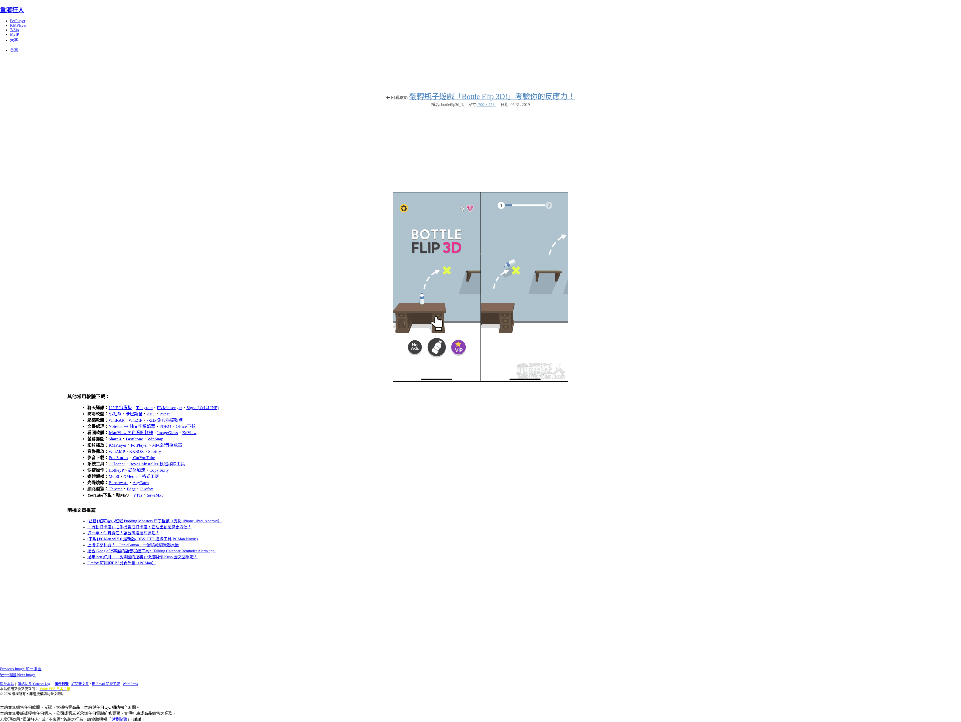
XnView (189, 432)
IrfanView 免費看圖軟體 (131, 432)
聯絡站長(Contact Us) (34, 684)
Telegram (144, 407)
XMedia (130, 476)
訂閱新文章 (80, 684)
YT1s (138, 495)
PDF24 (165, 426)
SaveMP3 (155, 495)
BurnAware (118, 482)
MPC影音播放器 (167, 445)
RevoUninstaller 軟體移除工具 (157, 464)
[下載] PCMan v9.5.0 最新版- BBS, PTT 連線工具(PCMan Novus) (142, 539)
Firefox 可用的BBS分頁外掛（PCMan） (121, 563)
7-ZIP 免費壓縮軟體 (164, 420)
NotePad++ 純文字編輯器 (132, 426)
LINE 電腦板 (120, 407)
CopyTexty (159, 470)
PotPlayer (17, 21)
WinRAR (116, 420)
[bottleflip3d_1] (480, 380)
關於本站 (7, 684)
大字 (14, 40)
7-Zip (14, 30)
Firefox (146, 489)
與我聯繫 (119, 719)
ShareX (115, 439)
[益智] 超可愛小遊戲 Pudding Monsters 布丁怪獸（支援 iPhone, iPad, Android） (154, 521)
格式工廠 (150, 476)
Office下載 (185, 426)
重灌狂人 (12, 10)
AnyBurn (141, 482)
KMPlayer (18, 25)
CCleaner (117, 464)
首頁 (14, 50)
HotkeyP (116, 470)
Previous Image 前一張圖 (21, 669)
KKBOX (136, 451)
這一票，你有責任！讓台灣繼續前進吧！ (123, 533)
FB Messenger (169, 407)
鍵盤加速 (136, 470)
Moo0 (114, 476)
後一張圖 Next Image (18, 675)
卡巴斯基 (134, 414)
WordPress (130, 684)
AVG (151, 414)
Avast (165, 414)
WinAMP (117, 451)
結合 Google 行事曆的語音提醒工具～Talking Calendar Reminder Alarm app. (151, 551)
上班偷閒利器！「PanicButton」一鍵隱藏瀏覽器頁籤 (133, 545)
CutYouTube (143, 457)
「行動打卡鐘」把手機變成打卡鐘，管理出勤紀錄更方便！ (139, 527)
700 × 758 (486, 104)
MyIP (14, 34)
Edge (131, 489)
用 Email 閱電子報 (106, 684)
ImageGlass (167, 432)
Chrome (116, 489)
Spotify (154, 451)
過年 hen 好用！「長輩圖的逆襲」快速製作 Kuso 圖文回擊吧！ (142, 557)
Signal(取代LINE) (202, 407)
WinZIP (135, 420)
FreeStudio (118, 457)
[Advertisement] (480, 147)
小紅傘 (115, 414)
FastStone (134, 439)
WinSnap (155, 439)
